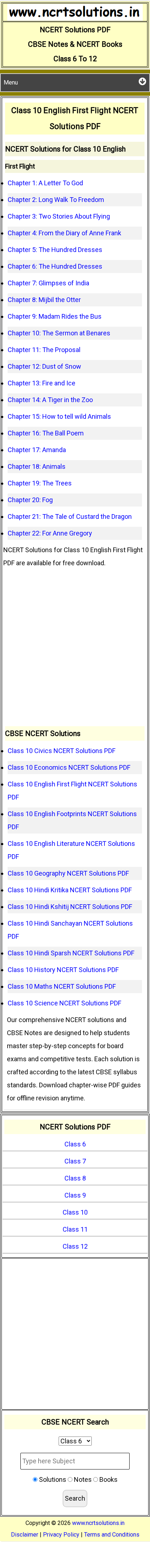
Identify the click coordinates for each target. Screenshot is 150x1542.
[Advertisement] (75, 648)
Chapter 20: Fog (30, 500)
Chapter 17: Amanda (37, 450)
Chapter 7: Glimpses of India (48, 283)
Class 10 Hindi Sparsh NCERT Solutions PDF (71, 953)
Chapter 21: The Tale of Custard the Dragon (70, 516)
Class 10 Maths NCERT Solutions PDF (62, 986)
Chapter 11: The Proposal (44, 350)
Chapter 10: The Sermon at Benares (59, 333)
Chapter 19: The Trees (40, 483)
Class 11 (75, 1229)
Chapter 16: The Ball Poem (46, 433)
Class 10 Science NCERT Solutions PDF (64, 1003)
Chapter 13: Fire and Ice (41, 383)
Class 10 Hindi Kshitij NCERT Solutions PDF (70, 906)
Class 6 (75, 1144)
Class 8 (75, 1178)
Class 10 (75, 1212)
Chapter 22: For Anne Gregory (50, 533)
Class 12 (75, 1246)
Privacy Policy (61, 1534)
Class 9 (75, 1195)
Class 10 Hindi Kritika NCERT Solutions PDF (70, 890)
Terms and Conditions (111, 1534)
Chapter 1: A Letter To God (45, 183)
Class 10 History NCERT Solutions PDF (63, 969)
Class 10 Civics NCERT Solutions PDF (61, 751)
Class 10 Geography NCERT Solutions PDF (68, 873)
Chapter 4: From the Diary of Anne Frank (64, 233)
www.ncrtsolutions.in (98, 1523)
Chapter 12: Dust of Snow (44, 366)
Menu (11, 82)
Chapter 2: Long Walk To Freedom (56, 199)
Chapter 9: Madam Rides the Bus (55, 316)
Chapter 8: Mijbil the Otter (44, 299)
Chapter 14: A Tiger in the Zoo (50, 400)
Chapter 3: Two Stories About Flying (59, 216)
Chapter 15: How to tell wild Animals (59, 416)
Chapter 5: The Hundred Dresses (55, 249)
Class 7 (75, 1161)
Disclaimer (24, 1534)
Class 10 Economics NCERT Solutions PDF (69, 767)
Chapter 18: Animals (37, 466)
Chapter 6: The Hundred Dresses (55, 266)
